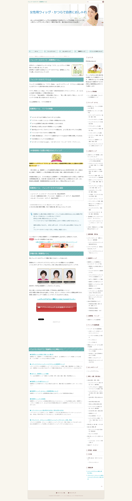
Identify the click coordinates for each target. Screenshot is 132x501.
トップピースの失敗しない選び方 (96, 336)
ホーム (36, 51)
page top (101, 486)
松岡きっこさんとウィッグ (95, 357)
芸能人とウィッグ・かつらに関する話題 (95, 345)
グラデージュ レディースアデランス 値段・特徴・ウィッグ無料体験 (96, 165)
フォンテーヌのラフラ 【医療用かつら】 (37, 1)
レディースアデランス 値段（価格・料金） (96, 129)
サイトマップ (73, 492)
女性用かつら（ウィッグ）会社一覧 (95, 111)
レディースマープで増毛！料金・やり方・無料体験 (95, 407)
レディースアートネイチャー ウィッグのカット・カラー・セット (96, 222)
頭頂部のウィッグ (93, 413)
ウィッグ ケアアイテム (93, 371)
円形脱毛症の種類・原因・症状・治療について (95, 304)
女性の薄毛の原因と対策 (94, 401)
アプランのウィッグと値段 (95, 126)
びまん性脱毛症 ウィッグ (95, 415)
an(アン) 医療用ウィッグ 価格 (40, 373)
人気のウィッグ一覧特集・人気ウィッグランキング (95, 155)
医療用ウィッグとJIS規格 (38, 399)
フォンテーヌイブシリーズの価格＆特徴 (96, 122)
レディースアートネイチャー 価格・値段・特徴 (96, 116)
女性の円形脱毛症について (94, 301)
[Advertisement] (66, 38)
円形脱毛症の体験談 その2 (95, 310)
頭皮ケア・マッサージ (93, 445)
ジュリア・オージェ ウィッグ (96, 198)
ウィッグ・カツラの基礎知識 (94, 328)
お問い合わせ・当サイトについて (95, 458)
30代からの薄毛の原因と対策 (95, 404)
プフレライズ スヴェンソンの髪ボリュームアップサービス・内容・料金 (51, 420)
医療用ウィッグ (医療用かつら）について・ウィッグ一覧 (44, 56)
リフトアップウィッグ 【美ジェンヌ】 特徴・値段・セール (96, 186)
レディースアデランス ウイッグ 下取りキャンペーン (96, 252)
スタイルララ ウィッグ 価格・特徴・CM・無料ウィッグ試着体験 (95, 171)
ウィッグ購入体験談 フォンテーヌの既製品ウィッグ (95, 96)
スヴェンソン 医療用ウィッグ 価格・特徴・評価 (95, 140)
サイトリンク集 (61, 492)
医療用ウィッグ (81, 51)
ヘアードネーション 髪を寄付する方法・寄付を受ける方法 (47, 410)
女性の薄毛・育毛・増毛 (93, 380)
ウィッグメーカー (51, 51)
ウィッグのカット (93, 339)
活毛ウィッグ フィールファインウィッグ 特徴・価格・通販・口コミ (96, 181)
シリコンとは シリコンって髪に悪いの (96, 441)
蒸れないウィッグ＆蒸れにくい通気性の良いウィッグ (96, 204)
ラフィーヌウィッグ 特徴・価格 (96, 201)
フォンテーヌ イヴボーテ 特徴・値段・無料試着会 (95, 213)
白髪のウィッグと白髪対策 (94, 319)
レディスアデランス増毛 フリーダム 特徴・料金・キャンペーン (96, 420)
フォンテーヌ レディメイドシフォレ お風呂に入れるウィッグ (96, 144)
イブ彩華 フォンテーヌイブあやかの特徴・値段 (96, 195)
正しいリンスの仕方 (93, 433)
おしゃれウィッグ (67, 51)
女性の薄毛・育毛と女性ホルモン (96, 398)
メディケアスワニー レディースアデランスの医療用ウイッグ (48, 364)
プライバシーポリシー (94, 462)
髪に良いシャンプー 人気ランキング (95, 437)
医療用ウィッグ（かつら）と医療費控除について (44, 391)
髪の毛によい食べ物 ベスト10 (95, 424)
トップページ (31, 56)
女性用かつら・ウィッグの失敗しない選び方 (95, 107)
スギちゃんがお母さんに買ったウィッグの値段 (96, 350)
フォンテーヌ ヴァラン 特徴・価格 (96, 208)
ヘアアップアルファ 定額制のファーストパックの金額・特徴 (96, 387)
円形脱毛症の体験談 (93, 308)
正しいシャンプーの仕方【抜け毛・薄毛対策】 (96, 430)
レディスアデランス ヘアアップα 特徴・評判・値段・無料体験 (96, 393)
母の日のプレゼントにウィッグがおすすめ (96, 361)
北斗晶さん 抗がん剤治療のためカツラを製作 (96, 354)
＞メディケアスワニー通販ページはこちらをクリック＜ (56, 299)
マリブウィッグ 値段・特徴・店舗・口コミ (96, 136)
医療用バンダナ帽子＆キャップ (40, 381)
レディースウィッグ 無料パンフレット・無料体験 (95, 239)
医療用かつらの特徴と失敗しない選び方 (42, 354)
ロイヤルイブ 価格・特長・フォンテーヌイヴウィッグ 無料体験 (96, 176)
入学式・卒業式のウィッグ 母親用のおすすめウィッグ (95, 228)
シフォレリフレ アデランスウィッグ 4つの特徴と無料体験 (96, 160)
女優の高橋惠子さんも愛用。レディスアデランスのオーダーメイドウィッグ (56, 242)
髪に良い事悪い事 (92, 427)
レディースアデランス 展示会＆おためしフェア (95, 247)
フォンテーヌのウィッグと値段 (96, 119)
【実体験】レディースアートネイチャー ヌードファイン (95, 217)
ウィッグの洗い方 (93, 342)
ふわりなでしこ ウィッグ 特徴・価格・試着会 (95, 191)
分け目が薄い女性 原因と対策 (96, 410)
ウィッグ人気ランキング (96, 51)
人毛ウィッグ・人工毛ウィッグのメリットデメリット (96, 332)
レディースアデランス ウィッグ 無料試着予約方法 (96, 243)
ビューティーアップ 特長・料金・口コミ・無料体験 (96, 383)
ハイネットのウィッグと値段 (95, 132)
